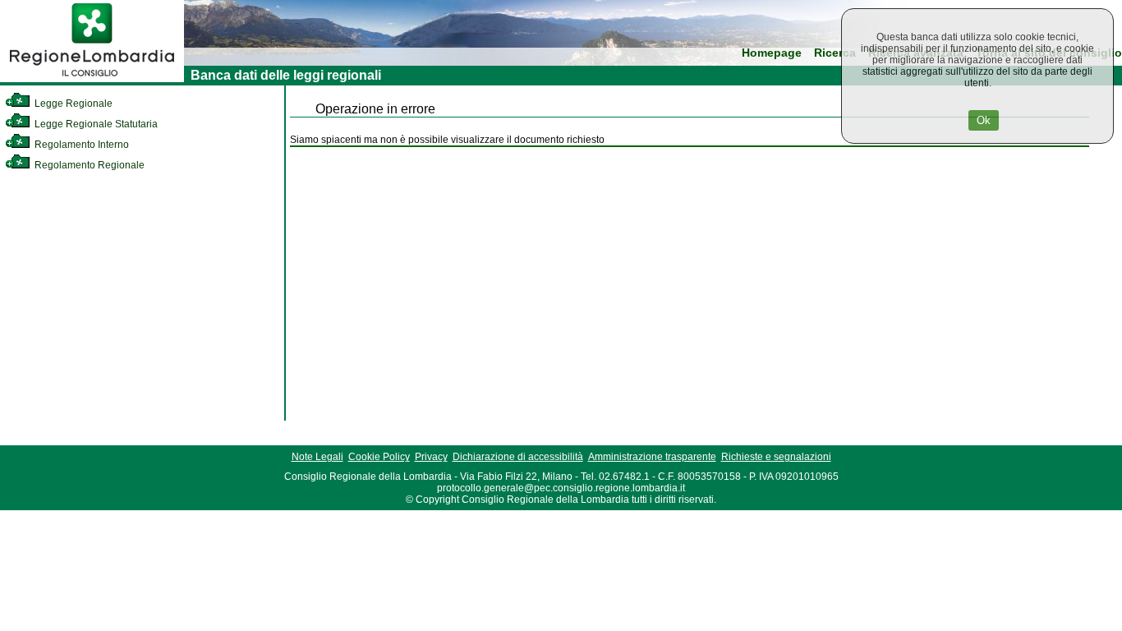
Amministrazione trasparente (652, 457)
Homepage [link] (772, 53)
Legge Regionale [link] (72, 103)
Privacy (431, 457)
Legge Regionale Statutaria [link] (95, 124)
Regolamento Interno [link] (80, 144)
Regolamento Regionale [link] (88, 165)
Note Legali (317, 457)
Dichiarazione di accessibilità (518, 457)
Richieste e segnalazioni (776, 457)
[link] (92, 79)
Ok (984, 120)
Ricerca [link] (835, 53)
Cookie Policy (379, 457)
